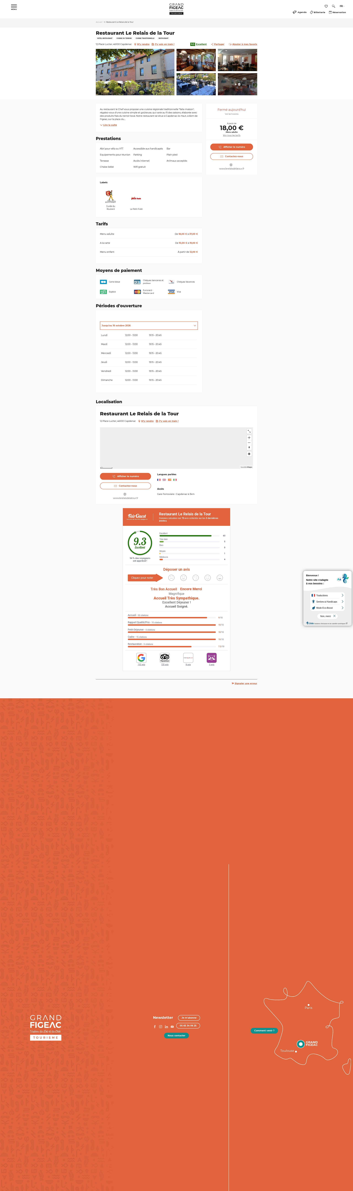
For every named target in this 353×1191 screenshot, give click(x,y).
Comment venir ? (264, 1030)
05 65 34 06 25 (188, 1025)
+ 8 (237, 84)
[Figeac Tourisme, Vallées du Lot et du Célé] (176, 11)
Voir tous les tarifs (231, 135)
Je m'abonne (189, 1017)
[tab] (146, 325)
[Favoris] (326, 6)
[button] (333, 6)
